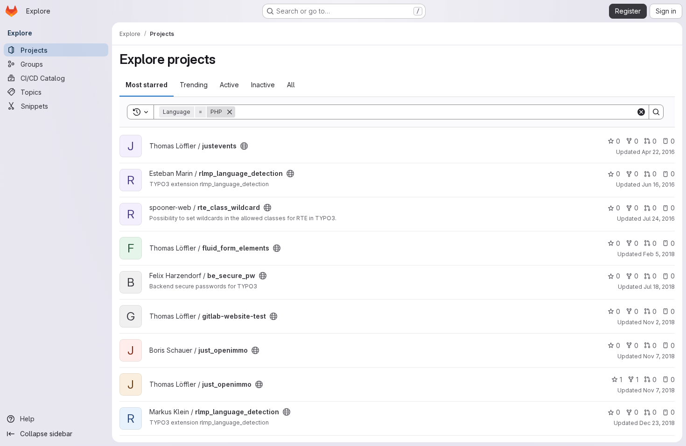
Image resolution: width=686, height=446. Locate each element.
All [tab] (291, 85)
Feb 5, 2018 (659, 254)
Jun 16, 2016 (658, 184)
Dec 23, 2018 (657, 422)
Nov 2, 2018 (659, 322)
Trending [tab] (194, 85)
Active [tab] (229, 85)
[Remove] (229, 112)
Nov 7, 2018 (659, 356)
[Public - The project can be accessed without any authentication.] (244, 146)
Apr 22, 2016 (658, 151)
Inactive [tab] (263, 85)
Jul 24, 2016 (659, 218)
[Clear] (641, 112)
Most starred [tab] (147, 85)
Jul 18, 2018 (659, 286)
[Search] (656, 112)
